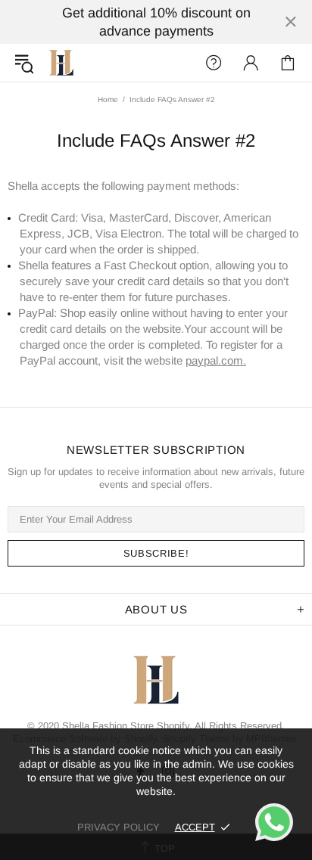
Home (108, 99)
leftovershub (61, 63)
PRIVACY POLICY (118, 827)
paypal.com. (216, 360)
